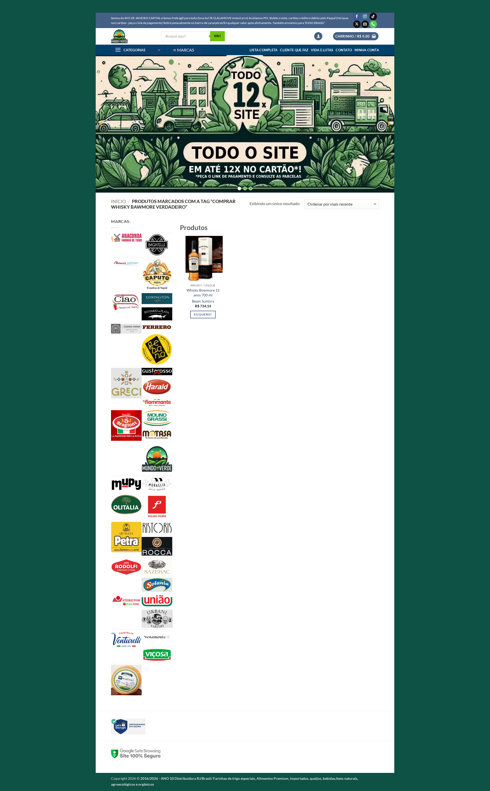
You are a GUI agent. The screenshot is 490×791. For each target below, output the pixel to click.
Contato (344, 50)
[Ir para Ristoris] (157, 527)
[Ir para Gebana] (157, 349)
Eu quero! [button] (203, 314)
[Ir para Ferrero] (157, 327)
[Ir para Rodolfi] (126, 567)
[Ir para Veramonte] (157, 638)
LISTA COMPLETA (264, 50)
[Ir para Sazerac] (157, 566)
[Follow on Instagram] (365, 16)
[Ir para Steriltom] (126, 601)
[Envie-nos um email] (365, 24)
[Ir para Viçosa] (157, 655)
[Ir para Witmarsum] (126, 680)
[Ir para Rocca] (157, 546)
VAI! (217, 36)
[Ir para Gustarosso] (157, 371)
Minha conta (366, 50)
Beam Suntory (203, 301)
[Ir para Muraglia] (157, 484)
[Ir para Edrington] (157, 299)
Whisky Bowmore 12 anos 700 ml (203, 292)
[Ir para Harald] (157, 387)
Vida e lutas (322, 50)
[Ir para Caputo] (157, 274)
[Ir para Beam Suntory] (126, 263)
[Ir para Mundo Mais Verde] (157, 459)
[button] (318, 36)
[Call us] (373, 24)
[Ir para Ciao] (126, 302)
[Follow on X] (357, 24)
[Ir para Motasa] (157, 435)
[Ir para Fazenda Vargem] (126, 328)
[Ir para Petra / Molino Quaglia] (126, 537)
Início (118, 201)
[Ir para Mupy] (126, 484)
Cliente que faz (294, 50)
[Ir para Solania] (157, 584)
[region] (245, 124)
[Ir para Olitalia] (126, 504)
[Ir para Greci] (126, 383)
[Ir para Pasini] (157, 506)
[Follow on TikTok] (373, 16)
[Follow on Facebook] (357, 16)
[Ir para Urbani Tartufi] (157, 618)
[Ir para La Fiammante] (157, 402)
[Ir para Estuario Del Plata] (157, 314)
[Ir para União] (157, 601)
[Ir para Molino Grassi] (157, 418)
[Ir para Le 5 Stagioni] (126, 425)
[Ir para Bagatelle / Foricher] (157, 244)
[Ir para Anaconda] (126, 238)
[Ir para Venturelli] (126, 639)
